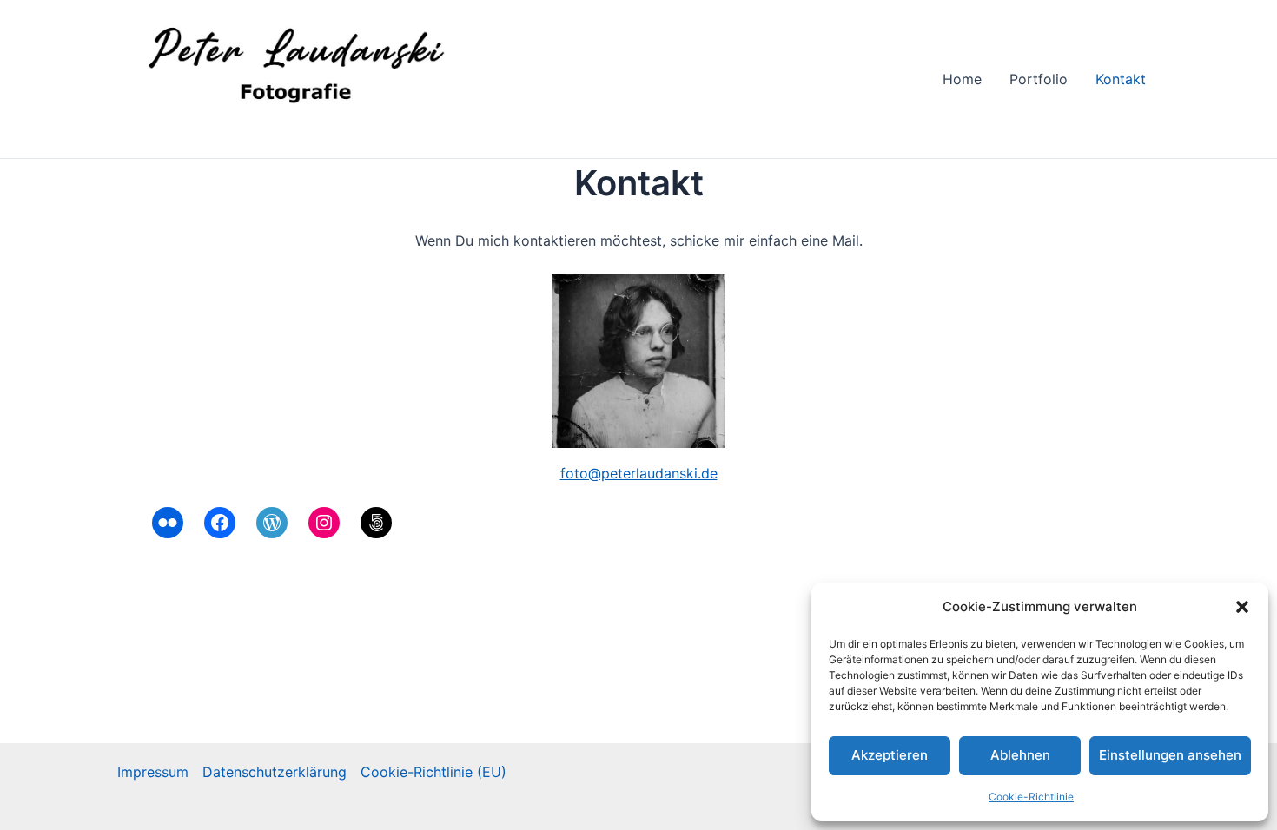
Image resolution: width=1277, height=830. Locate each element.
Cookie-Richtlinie (1031, 796)
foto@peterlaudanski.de (639, 473)
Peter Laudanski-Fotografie (288, 128)
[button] (1242, 607)
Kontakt (1120, 79)
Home (962, 79)
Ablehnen (1020, 755)
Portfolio (1038, 79)
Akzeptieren (889, 755)
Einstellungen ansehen (1170, 755)
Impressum (153, 772)
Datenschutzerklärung (274, 772)
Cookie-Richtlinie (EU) (433, 772)
